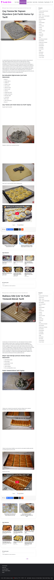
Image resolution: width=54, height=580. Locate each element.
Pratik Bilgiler (41, 47)
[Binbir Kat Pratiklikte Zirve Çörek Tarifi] (7, 269)
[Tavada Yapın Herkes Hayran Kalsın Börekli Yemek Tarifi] (18, 269)
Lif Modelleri (41, 35)
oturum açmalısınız (12, 285)
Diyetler (40, 24)
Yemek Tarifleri (29, 2)
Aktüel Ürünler (41, 12)
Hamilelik (40, 29)
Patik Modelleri (41, 45)
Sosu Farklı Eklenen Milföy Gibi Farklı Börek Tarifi (29, 262)
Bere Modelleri (41, 17)
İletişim (3, 572)
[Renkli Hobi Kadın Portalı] (6, 2)
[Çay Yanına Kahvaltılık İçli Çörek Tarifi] (7, 258)
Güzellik (40, 27)
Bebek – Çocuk (41, 14)
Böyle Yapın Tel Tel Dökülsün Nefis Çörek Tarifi (29, 274)
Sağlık (40, 50)
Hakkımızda (4, 567)
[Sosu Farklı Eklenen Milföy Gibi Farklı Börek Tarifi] (29, 258)
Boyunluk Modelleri (42, 19)
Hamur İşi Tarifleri (23, 2)
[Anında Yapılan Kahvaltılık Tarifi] (18, 258)
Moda (40, 37)
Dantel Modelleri (42, 22)
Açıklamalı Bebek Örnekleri (43, 11)
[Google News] (20, 225)
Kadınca (40, 32)
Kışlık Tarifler (35, 2)
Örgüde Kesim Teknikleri (43, 42)
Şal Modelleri (41, 52)
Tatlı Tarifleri (17, 2)
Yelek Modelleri (41, 2)
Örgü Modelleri (47, 2)
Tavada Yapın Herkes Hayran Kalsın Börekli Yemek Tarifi (17, 274)
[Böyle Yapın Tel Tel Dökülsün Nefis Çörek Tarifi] (29, 269)
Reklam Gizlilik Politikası (6, 570)
